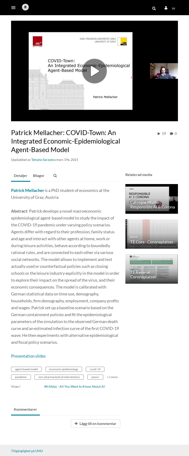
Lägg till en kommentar (97, 423)
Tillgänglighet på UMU (27, 451)
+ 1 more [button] (112, 377)
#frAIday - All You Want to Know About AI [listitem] (74, 386)
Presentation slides (28, 355)
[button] (14, 7)
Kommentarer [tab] (25, 409)
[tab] (20, 176)
